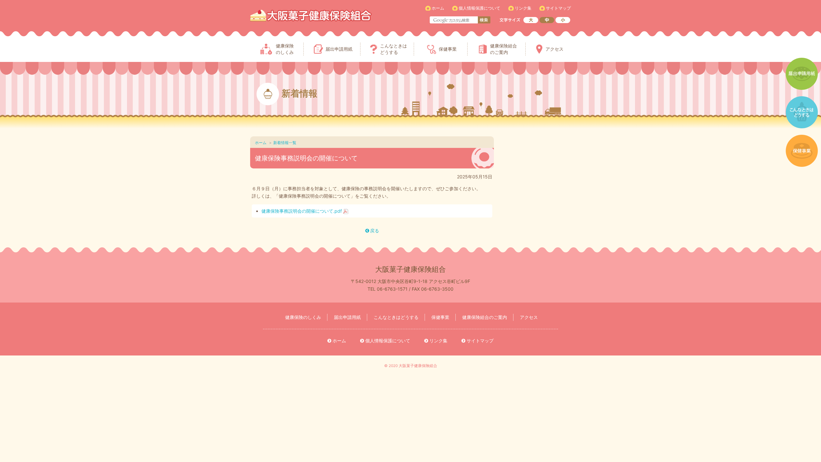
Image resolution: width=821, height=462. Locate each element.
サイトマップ (558, 8)
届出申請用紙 (347, 317)
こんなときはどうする (396, 317)
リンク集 (523, 8)
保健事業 (440, 317)
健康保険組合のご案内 (484, 317)
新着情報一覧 (284, 142)
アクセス (529, 317)
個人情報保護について (479, 8)
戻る (374, 230)
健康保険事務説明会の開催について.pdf (301, 211)
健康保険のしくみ (303, 317)
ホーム (438, 8)
